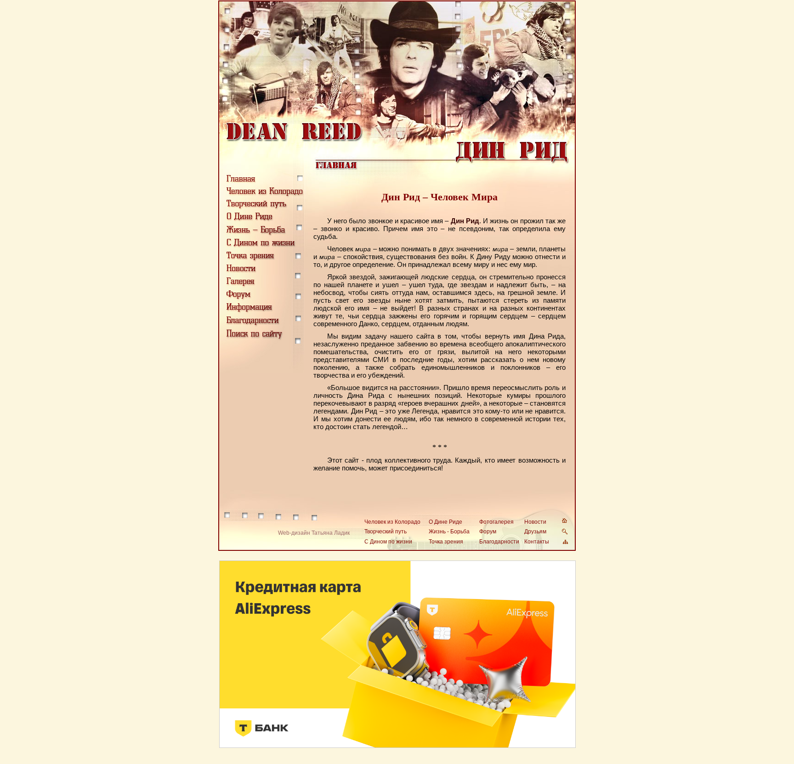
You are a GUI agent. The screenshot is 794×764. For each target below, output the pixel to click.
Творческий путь (385, 531)
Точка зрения (446, 541)
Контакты (536, 541)
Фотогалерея (496, 522)
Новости (535, 522)
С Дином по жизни (388, 541)
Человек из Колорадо (392, 522)
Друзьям (535, 531)
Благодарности (499, 541)
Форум (487, 531)
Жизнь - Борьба (449, 531)
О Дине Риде (445, 522)
